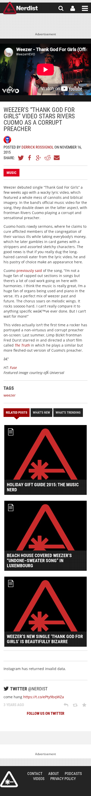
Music (11, 173)
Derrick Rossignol (37, 147)
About (53, 773)
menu (85, 8)
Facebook (30, 157)
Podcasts (73, 773)
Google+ (38, 157)
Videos (38, 778)
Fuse (13, 367)
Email (56, 157)
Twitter (21, 157)
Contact (34, 773)
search (60, 8)
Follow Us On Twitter (45, 713)
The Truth (22, 345)
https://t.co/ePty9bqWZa (43, 696)
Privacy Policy (63, 778)
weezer (10, 395)
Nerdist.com (9, 779)
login (72, 8)
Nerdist (20, 8)
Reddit (47, 157)
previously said (29, 270)
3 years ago (14, 705)
